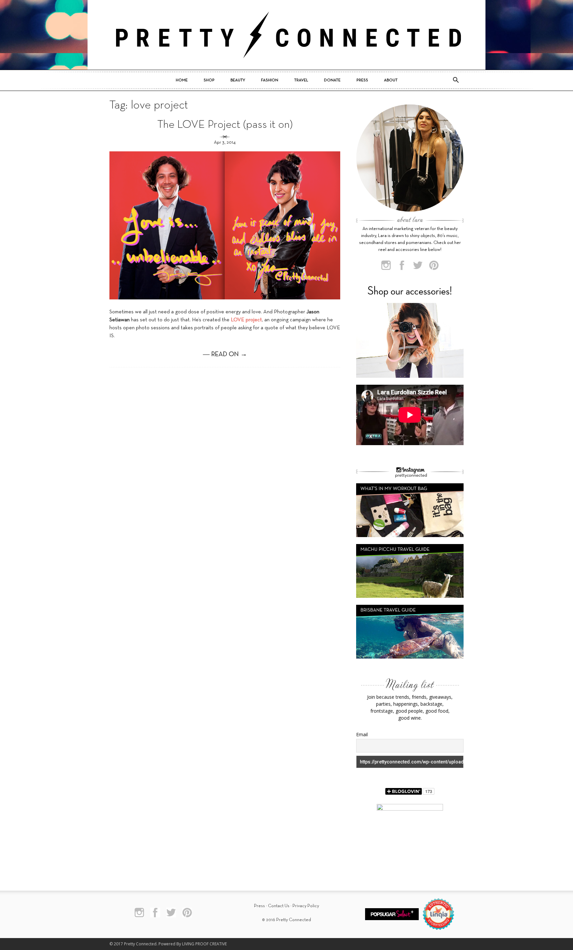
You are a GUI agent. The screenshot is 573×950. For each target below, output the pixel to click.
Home (182, 80)
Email (362, 734)
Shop (209, 80)
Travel (301, 80)
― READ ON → (225, 354)
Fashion (269, 80)
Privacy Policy (305, 906)
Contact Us (278, 906)
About (391, 80)
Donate (332, 80)
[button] (456, 80)
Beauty (237, 80)
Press (362, 80)
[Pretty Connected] (286, 35)
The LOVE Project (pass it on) (224, 125)
